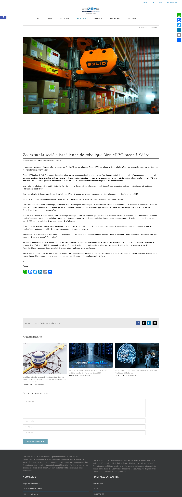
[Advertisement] (91, 135)
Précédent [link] (145, 27)
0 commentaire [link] (39, 375)
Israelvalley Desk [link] (30, 160)
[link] (144, 2)
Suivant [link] (154, 27)
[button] (25, 375)
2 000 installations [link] (95, 218)
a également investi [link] (84, 234)
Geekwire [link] (31, 226)
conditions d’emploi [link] (126, 226)
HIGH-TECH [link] (58, 160)
